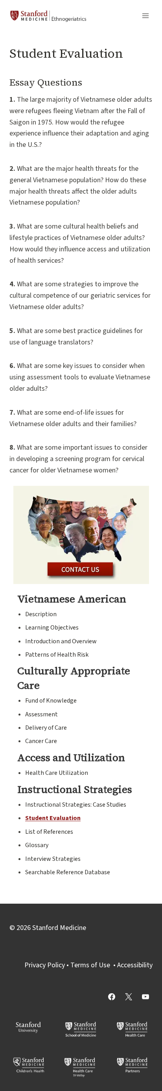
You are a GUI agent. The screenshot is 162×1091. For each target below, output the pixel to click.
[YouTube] (145, 997)
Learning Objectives (52, 627)
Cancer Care (41, 741)
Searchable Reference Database (67, 872)
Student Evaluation (53, 818)
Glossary (36, 845)
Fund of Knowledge (51, 700)
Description (41, 614)
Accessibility (135, 965)
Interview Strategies (53, 859)
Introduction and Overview (61, 641)
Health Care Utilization (56, 773)
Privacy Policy (44, 965)
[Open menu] (145, 15)
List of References (49, 831)
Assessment (41, 714)
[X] (129, 997)
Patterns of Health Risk (56, 654)
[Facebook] (112, 997)
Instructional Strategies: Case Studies (75, 804)
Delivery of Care (46, 727)
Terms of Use (90, 965)
